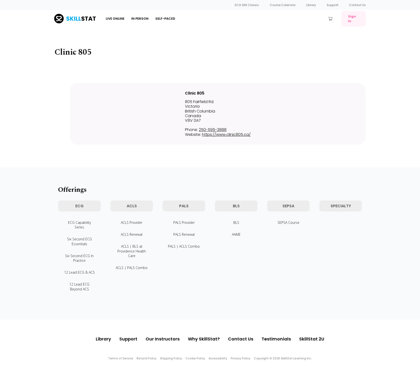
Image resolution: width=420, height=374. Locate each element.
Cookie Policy (195, 358)
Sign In (352, 18)
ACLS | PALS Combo (132, 267)
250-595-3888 (213, 129)
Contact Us (357, 5)
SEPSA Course (288, 222)
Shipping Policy (171, 358)
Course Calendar (283, 5)
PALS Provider (184, 222)
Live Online (115, 18)
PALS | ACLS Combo (184, 246)
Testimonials (276, 339)
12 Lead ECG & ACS (79, 272)
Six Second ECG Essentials (79, 241)
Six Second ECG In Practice (79, 258)
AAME (236, 234)
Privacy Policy (240, 358)
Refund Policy (147, 358)
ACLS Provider (131, 222)
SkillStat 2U (311, 339)
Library (311, 5)
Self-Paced (165, 18)
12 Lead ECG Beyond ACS (79, 286)
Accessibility (218, 358)
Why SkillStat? (204, 339)
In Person (140, 18)
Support (332, 5)
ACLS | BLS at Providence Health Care (131, 251)
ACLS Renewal (131, 234)
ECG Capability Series (79, 224)
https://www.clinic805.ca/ (226, 134)
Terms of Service (120, 358)
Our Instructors (163, 339)
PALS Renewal (184, 234)
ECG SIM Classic (247, 5)
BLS (236, 222)
